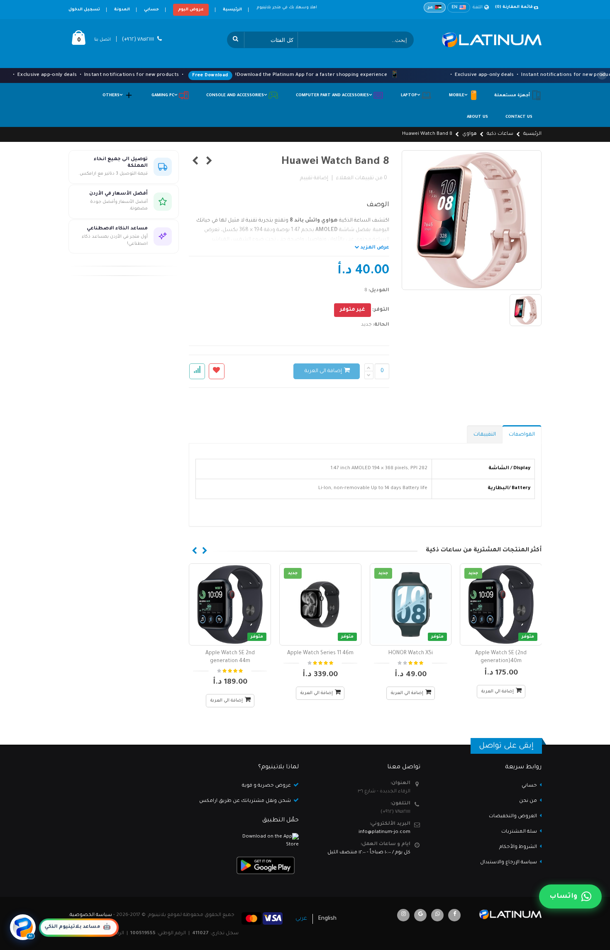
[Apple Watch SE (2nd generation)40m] (500, 604)
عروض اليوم (191, 9)
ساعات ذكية (500, 134)
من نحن (528, 801)
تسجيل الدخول (84, 9)
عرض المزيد (374, 248)
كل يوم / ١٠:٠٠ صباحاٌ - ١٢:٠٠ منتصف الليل (368, 852)
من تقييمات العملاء (361, 178)
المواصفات (522, 435)
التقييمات (484, 435)
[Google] (420, 915)
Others (113, 95)
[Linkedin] (403, 915)
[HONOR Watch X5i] (410, 604)
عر (430, 7)
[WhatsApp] (437, 915)
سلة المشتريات (519, 832)
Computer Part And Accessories (334, 95)
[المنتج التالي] (195, 162)
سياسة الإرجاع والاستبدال (508, 862)
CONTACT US (518, 117)
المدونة (122, 9)
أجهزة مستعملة (512, 95)
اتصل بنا (102, 39)
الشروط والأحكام (518, 847)
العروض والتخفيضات (513, 816)
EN (454, 7)
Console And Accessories (237, 95)
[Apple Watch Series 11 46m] (320, 604)
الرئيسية (232, 9)
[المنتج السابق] (209, 162)
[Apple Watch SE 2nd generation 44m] (229, 604)
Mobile (458, 95)
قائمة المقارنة (514, 7)
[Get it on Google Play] (244, 865)
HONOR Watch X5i (410, 653)
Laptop (411, 95)
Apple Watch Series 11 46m (320, 653)
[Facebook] (454, 915)
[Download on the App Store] (244, 841)
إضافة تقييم (314, 178)
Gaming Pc (164, 95)
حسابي (151, 9)
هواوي (469, 134)
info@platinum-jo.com (384, 832)
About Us (477, 117)
